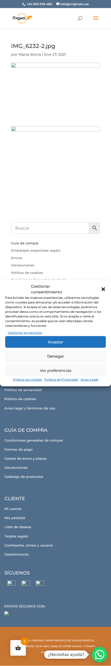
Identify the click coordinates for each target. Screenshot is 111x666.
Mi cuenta (12, 509)
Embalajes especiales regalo (35, 250)
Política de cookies (27, 379)
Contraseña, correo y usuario (28, 545)
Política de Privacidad (61, 379)
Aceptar (55, 341)
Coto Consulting (56, 652)
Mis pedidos (14, 518)
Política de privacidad (23, 390)
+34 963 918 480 (40, 4)
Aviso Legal (89, 379)
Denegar (55, 356)
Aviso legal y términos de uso (29, 408)
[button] (103, 289)
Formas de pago (18, 449)
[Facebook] (11, 584)
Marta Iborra (30, 54)
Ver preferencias (56, 370)
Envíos (16, 258)
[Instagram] (26, 584)
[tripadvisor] (40, 584)
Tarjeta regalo (16, 536)
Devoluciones (22, 265)
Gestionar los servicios (25, 333)
